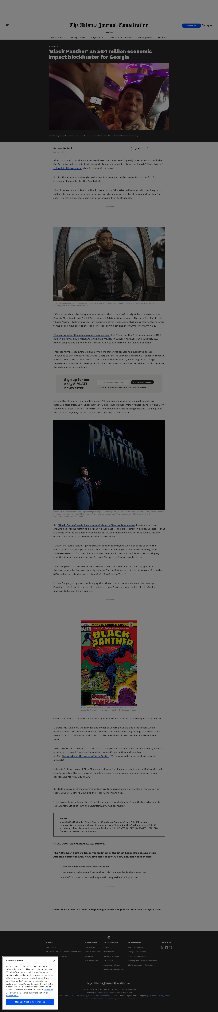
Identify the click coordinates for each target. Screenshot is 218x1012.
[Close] (54, 960)
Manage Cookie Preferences (30, 1002)
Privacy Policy (12, 996)
